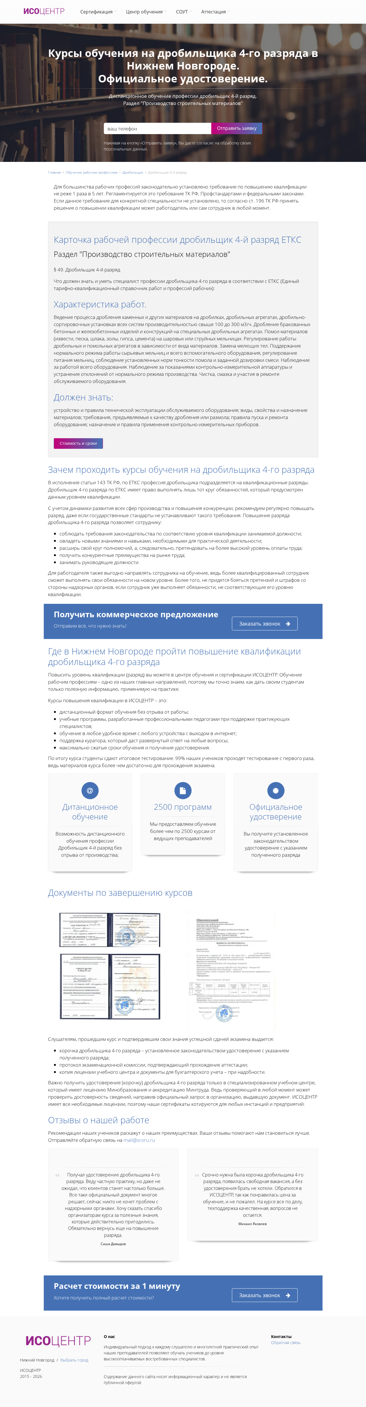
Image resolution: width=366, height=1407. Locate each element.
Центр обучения (144, 12)
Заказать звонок (259, 623)
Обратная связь (286, 1342)
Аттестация (213, 12)
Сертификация (96, 12)
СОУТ (182, 12)
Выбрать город (74, 1360)
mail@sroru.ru (139, 1140)
